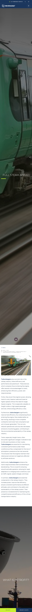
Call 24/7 (8, 610)
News (4, 347)
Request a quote (24, 610)
